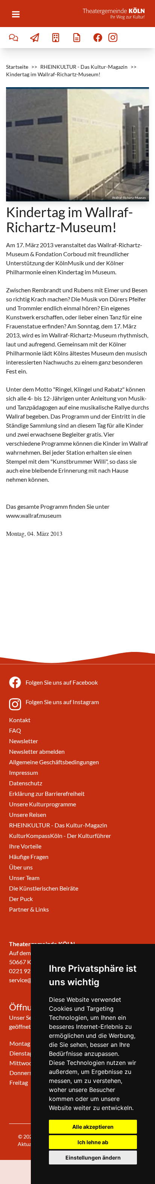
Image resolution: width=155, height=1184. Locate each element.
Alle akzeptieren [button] (93, 1127)
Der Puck (21, 898)
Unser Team (24, 877)
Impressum (23, 772)
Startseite (17, 67)
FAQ (15, 730)
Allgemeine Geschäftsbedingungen (54, 761)
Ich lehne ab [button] (93, 1142)
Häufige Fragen (29, 856)
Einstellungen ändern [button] (93, 1157)
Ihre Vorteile (25, 846)
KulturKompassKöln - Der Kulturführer (60, 835)
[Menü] (16, 14)
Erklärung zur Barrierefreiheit (47, 793)
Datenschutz (25, 782)
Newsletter (23, 740)
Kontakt (19, 719)
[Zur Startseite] (116, 14)
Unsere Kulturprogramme (42, 803)
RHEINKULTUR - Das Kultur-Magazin (84, 67)
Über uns (21, 867)
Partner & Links (29, 909)
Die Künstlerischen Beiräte (43, 888)
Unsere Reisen (27, 814)
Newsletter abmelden (37, 751)
